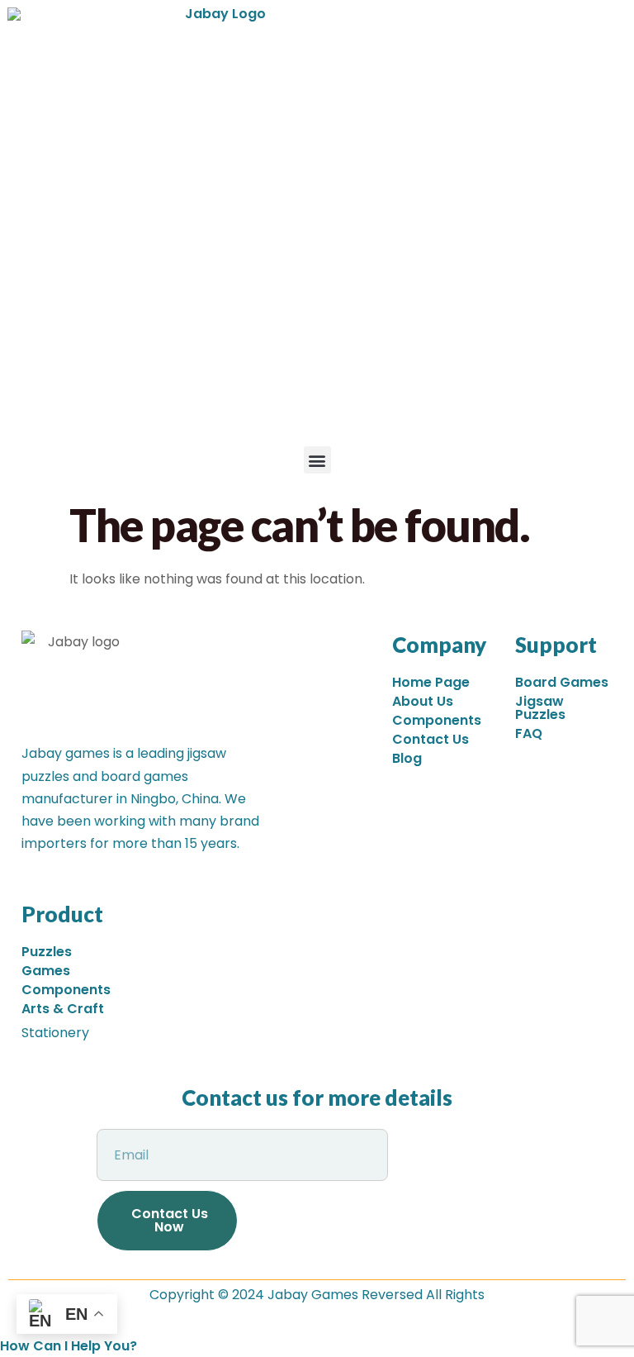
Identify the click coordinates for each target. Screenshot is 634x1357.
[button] (317, 460)
